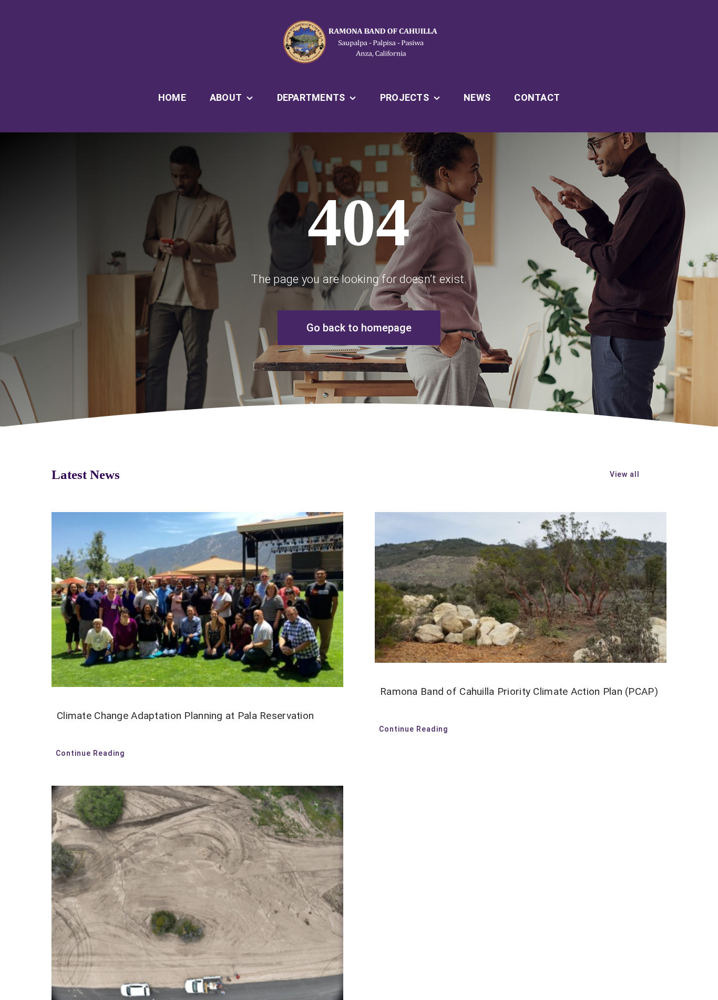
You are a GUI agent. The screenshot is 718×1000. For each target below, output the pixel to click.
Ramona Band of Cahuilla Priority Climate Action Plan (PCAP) (519, 691)
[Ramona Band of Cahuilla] (359, 24)
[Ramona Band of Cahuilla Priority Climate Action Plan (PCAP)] (520, 587)
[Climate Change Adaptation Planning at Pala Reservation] (197, 599)
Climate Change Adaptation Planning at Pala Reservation (185, 716)
